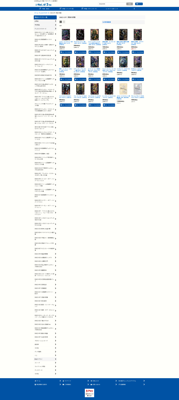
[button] (134, 9)
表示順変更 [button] (107, 22)
